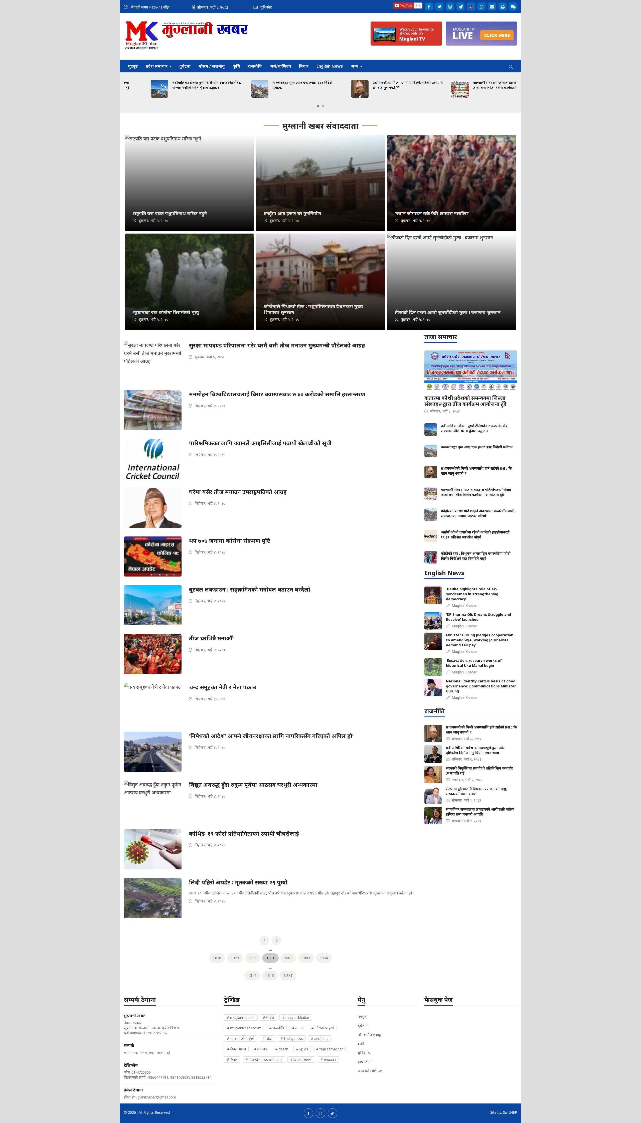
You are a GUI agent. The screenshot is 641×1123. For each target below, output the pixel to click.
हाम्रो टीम (364, 1061)
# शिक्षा (267, 1038)
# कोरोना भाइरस (322, 1028)
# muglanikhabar (295, 1017)
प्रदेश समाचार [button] (157, 66)
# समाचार (260, 1049)
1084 (324, 958)
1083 (306, 958)
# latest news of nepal (264, 1059)
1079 (235, 958)
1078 (217, 958)
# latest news (301, 1059)
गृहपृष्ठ (133, 66)
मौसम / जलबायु (212, 66)
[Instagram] (450, 7)
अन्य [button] (355, 66)
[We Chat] (513, 7)
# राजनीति (276, 1028)
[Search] (511, 66)
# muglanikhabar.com (244, 1028)
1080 (253, 958)
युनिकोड (364, 1052)
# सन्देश (268, 1017)
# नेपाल (232, 1059)
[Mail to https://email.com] (492, 7)
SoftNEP (510, 1112)
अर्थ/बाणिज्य (280, 66)
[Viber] (471, 7)
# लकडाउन (328, 1059)
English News (329, 66)
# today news (292, 1038)
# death (281, 1049)
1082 (288, 958)
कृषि (236, 66)
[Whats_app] (481, 7)
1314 (252, 975)
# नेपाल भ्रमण (236, 1049)
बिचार (303, 66)
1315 (270, 975)
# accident (319, 1038)
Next (288, 975)
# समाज (297, 1028)
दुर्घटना (185, 66)
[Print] (503, 7)
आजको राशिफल (370, 1070)
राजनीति (255, 66)
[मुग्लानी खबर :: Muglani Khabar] (187, 36)
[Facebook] (429, 7)
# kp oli (302, 1049)
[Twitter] (439, 7)
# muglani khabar (241, 1017)
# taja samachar (329, 1049)
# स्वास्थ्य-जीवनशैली (240, 1038)
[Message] (460, 7)
